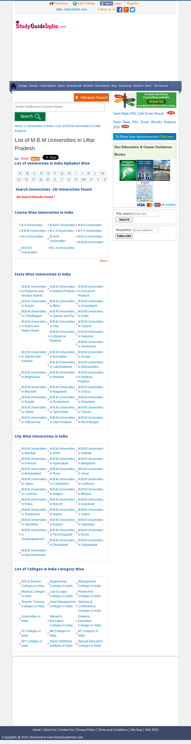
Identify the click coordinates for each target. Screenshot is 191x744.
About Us (50, 730)
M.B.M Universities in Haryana (90, 334)
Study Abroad (74, 86)
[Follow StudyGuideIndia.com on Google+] (126, 8)
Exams (61, 86)
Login (117, 3)
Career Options (48, 86)
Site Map (136, 730)
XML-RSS (151, 730)
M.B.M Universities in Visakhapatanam (34, 534)
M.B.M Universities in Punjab (34, 400)
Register (133, 3)
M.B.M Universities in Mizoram (34, 389)
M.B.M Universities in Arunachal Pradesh (90, 291)
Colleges (22, 86)
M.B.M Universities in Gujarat (90, 324)
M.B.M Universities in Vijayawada (90, 542)
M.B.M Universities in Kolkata (90, 451)
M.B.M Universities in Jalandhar (34, 522)
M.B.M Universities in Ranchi (62, 502)
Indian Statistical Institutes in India (61, 643)
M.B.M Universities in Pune (62, 471)
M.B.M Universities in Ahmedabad (34, 471)
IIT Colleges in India (31, 633)
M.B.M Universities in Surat (90, 471)
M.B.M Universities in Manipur (62, 375)
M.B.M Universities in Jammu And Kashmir (34, 356)
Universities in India (40, 126)
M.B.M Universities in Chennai (34, 461)
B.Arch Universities (62, 225)
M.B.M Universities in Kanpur (62, 522)
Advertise (60, 3)
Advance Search (94, 97)
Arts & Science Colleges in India (32, 584)
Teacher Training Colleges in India (32, 604)
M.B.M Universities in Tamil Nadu (62, 410)
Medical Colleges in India (33, 594)
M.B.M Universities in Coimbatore (62, 481)
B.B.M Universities (33, 231)
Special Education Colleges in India (90, 643)
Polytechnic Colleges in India (89, 594)
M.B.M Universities (90, 242)
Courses (33, 86)
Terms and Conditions (113, 730)
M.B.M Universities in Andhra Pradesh (62, 289)
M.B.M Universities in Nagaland (62, 389)
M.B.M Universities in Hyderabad (62, 461)
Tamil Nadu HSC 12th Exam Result (139, 113)
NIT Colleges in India (31, 643)
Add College (86, 3)
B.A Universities (32, 225)
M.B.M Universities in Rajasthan (90, 400)
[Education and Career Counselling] (144, 95)
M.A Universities (32, 236)
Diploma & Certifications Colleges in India (89, 606)
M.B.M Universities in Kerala (90, 354)
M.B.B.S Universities (29, 250)
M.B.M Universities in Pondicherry (62, 400)
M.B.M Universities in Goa (62, 324)
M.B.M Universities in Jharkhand (90, 344)
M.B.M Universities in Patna (34, 502)
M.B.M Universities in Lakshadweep (62, 365)
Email (25, 158)
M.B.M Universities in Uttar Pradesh (62, 420)
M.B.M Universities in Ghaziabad (62, 542)
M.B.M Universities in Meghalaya (34, 375)
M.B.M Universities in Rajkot (62, 512)
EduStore (138, 86)
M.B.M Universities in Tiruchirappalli (62, 532)
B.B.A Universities (90, 225)
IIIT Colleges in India (88, 633)
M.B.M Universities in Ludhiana (90, 481)
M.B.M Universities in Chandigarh (90, 303)
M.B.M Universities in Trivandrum (34, 512)
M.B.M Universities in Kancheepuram (34, 553)
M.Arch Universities (58, 239)
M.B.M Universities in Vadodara (90, 522)
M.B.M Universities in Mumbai (34, 451)
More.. (148, 86)
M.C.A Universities (62, 248)
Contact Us (66, 730)
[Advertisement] (123, 47)
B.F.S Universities (90, 231)
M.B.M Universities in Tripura (90, 410)
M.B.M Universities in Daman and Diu (62, 314)
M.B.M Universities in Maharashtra (90, 365)
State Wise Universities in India (43, 274)
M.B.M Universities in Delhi (90, 314)
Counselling (124, 86)
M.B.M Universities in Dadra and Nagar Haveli (34, 326)
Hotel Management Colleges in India (63, 604)
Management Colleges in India (89, 584)
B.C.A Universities (62, 231)
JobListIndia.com (75, 9)
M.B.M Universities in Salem (90, 512)
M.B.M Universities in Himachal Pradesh (62, 336)
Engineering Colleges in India (61, 584)
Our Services (161, 86)
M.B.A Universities (90, 236)
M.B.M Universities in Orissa (90, 389)
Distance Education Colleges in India (89, 621)
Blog (113, 86)
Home (19, 126)
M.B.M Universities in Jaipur (34, 481)
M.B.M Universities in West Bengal (90, 420)
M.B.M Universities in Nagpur (62, 492)
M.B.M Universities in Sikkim (34, 410)
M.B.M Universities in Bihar (62, 303)
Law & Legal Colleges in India (61, 594)
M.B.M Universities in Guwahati (90, 502)
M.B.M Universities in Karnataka (62, 354)
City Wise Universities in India (41, 436)
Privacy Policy (85, 730)
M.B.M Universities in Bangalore (90, 461)
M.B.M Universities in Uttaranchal (34, 420)
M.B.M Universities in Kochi (90, 532)
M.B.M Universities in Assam (34, 303)
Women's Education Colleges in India (61, 621)
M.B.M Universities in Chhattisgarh (34, 314)
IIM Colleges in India (60, 633)
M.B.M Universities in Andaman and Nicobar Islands (34, 291)
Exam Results (102, 86)
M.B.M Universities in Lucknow (34, 492)
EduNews (88, 86)
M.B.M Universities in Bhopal (90, 492)
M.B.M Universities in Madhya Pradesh (90, 377)
